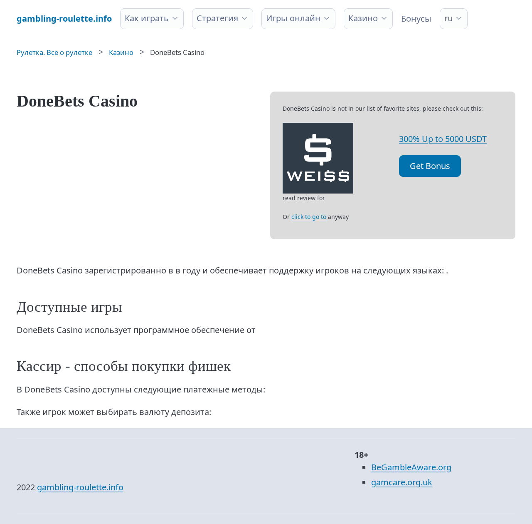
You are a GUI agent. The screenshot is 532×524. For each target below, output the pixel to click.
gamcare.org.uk (401, 482)
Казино (363, 18)
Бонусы (416, 18)
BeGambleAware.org (411, 467)
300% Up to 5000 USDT (443, 138)
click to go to (309, 217)
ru (448, 18)
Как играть (147, 18)
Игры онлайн (293, 18)
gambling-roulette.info (80, 487)
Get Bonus (430, 165)
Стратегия (217, 18)
